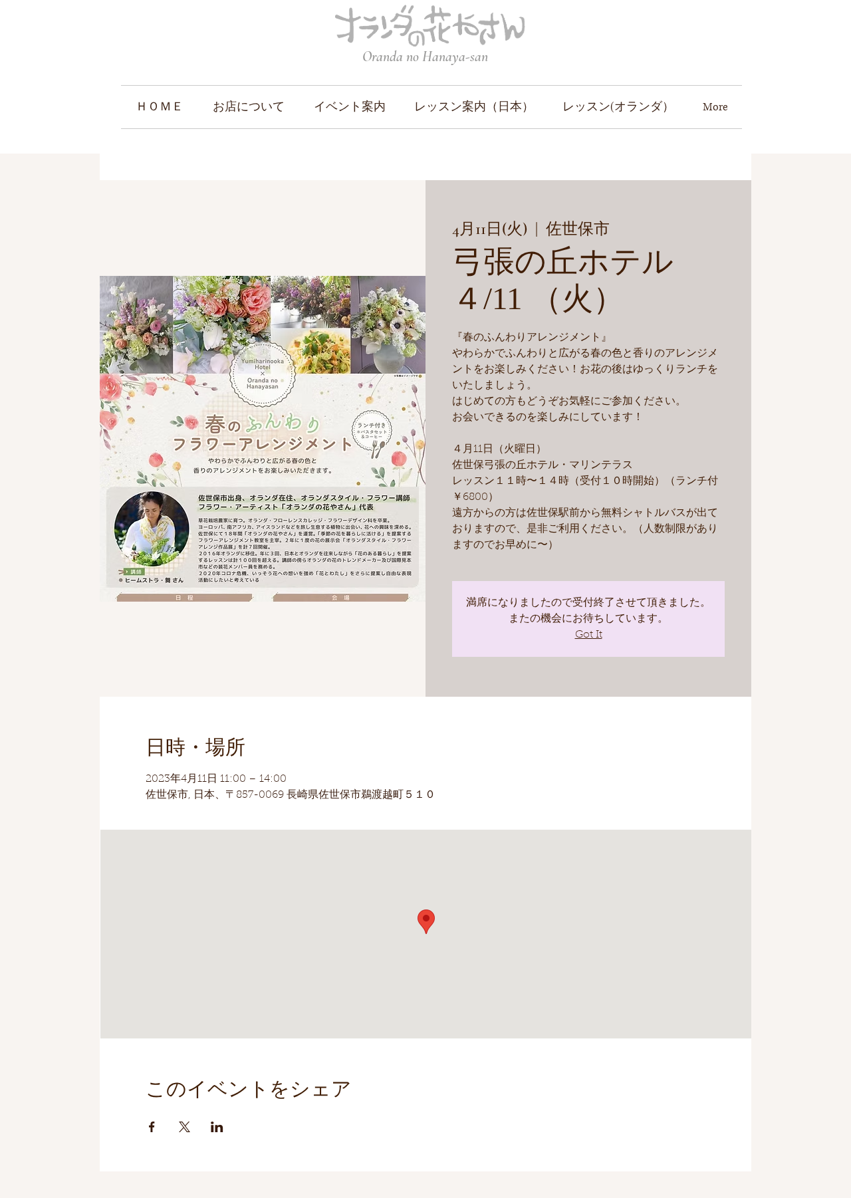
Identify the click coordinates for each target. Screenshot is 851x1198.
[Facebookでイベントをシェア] (152, 1127)
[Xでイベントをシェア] (184, 1127)
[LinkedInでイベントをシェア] (217, 1127)
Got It (588, 635)
